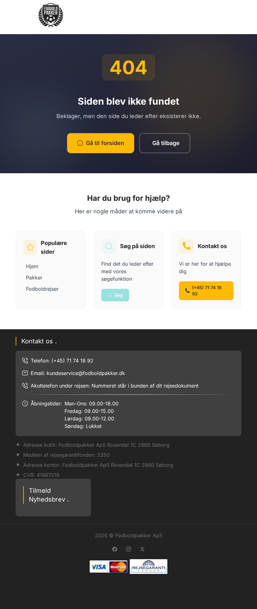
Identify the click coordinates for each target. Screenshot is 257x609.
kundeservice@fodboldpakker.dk (86, 373)
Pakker (34, 277)
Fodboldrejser (42, 289)
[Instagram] (128, 549)
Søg (118, 295)
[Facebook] (115, 549)
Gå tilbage (166, 143)
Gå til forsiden (105, 143)
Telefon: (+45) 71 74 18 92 (62, 360)
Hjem (32, 266)
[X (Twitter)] (142, 549)
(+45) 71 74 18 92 (207, 290)
